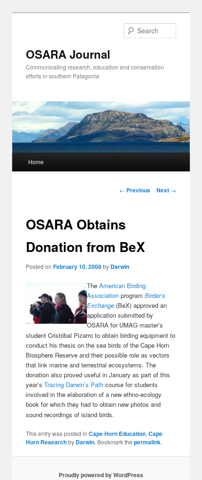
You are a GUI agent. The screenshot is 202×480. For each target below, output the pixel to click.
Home (36, 162)
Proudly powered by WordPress (101, 475)
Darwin (119, 266)
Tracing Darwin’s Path (73, 384)
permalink (147, 442)
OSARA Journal (68, 54)
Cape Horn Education (117, 433)
